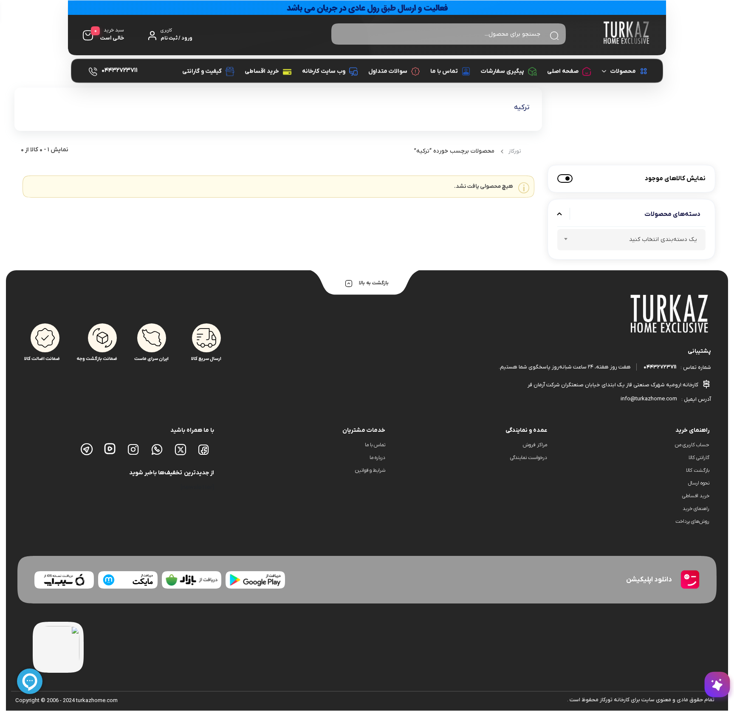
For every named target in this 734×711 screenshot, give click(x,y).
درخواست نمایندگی (528, 457)
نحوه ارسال (698, 483)
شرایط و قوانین (370, 470)
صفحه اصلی (563, 71)
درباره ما (377, 457)
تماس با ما (444, 71)
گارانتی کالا (699, 457)
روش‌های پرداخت (692, 521)
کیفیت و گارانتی (202, 71)
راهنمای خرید (696, 508)
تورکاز (514, 151)
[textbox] (631, 241)
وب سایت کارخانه (323, 71)
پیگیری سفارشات (502, 71)
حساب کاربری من (692, 445)
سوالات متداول (387, 71)
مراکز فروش (535, 445)
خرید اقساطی (262, 71)
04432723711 (660, 367)
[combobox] (631, 239)
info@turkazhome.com (649, 398)
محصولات (623, 71)
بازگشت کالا (697, 470)
